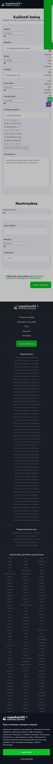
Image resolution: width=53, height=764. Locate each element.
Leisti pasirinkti (26, 759)
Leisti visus (26, 752)
